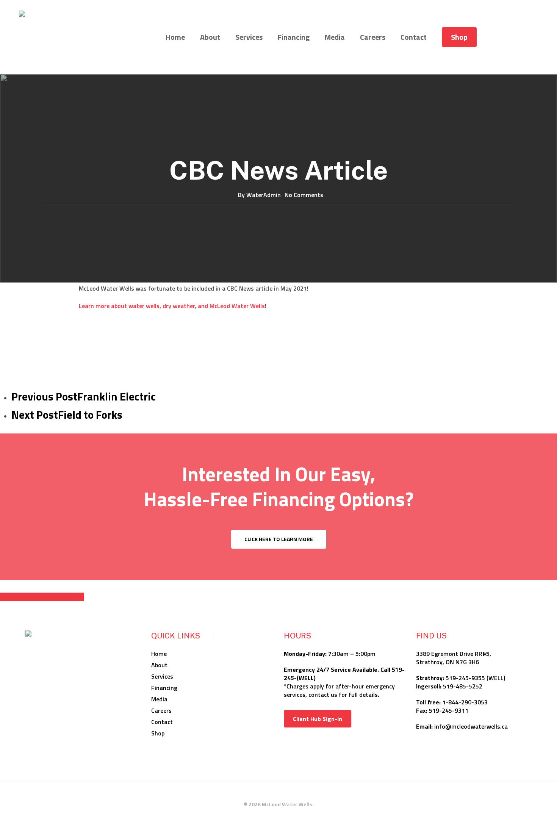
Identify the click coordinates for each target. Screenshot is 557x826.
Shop (157, 733)
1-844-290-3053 (465, 702)
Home (159, 653)
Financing (164, 688)
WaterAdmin (263, 194)
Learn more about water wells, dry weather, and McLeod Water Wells (172, 305)
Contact (162, 722)
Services (162, 676)
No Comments (304, 194)
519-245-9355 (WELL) (475, 677)
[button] (278, 539)
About (159, 665)
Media (159, 699)
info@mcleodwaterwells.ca (471, 726)
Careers (161, 710)
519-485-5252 (462, 686)
